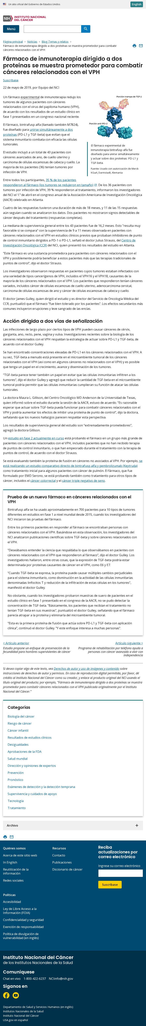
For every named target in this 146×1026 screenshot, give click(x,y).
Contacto (58, 855)
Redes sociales (13, 880)
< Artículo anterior (16, 643)
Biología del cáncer (21, 716)
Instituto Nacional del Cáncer (21, 1015)
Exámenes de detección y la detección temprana (41, 787)
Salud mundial (18, 759)
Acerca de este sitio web (20, 855)
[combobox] (52, 29)
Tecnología (16, 801)
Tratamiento (17, 808)
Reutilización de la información (16, 871)
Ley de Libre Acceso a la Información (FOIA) (19, 911)
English (136, 4)
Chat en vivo (12, 979)
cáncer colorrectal (43, 481)
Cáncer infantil (18, 730)
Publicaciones (62, 862)
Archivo (12, 825)
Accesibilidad (12, 902)
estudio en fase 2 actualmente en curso (36, 438)
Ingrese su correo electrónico (119, 866)
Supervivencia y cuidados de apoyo (32, 794)
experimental (30, 97)
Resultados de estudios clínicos (30, 737)
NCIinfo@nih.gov (61, 979)
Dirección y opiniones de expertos (32, 766)
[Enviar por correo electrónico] (141, 46)
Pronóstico (15, 780)
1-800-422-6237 (35, 979)
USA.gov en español (15, 1020)
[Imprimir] (134, 46)
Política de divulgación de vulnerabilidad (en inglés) (21, 936)
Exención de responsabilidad (23, 927)
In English (10, 862)
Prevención (16, 773)
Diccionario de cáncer (67, 869)
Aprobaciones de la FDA (24, 752)
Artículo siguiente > (129, 643)
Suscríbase (110, 885)
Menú (11, 29)
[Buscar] (85, 29)
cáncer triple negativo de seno (83, 481)
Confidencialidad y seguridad (23, 920)
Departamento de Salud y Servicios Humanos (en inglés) (38, 1007)
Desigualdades (18, 744)
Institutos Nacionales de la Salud (23, 1011)
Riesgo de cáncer (20, 723)
